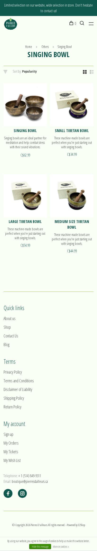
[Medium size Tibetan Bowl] (71, 196)
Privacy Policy (13, 372)
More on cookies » (61, 547)
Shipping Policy (14, 398)
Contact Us (11, 336)
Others (45, 46)
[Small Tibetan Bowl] (71, 105)
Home (28, 46)
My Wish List (12, 460)
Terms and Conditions (19, 380)
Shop (7, 327)
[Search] (82, 23)
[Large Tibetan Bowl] (25, 196)
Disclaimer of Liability (18, 389)
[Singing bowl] (25, 105)
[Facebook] (8, 493)
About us (10, 318)
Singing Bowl (64, 46)
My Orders (11, 443)
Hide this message (40, 547)
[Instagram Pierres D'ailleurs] (22, 493)
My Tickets (11, 451)
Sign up (8, 434)
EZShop (81, 525)
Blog (6, 344)
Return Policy (12, 407)
